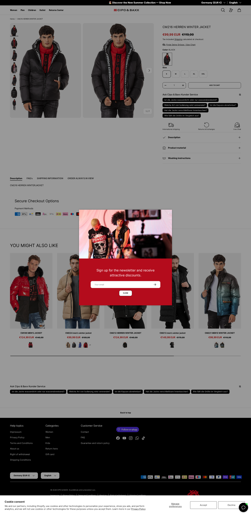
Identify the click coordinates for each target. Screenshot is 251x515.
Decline (231, 505)
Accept (203, 505)
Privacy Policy (138, 509)
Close (125, 293)
